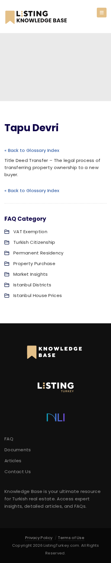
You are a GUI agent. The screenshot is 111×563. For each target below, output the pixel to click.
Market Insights (30, 274)
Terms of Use (71, 538)
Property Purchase (34, 263)
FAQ (8, 439)
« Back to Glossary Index (31, 150)
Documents (17, 450)
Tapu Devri (31, 68)
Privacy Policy (38, 538)
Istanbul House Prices (37, 295)
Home (9, 68)
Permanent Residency (38, 253)
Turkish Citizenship (34, 242)
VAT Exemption (30, 231)
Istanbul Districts (32, 285)
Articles (12, 460)
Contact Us (17, 471)
